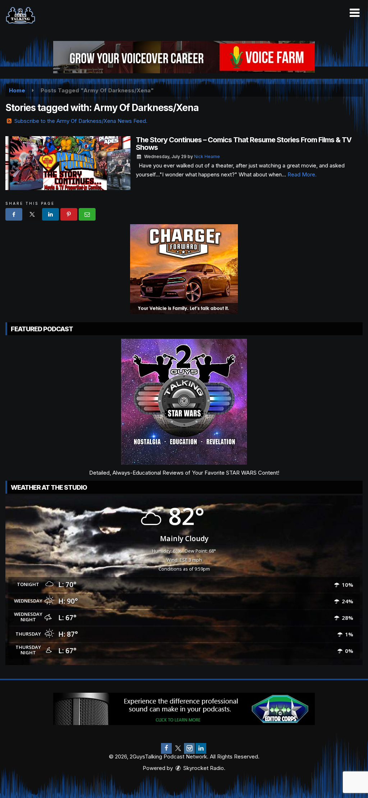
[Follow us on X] (177, 748)
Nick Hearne (207, 156)
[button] (354, 13)
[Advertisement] (184, 57)
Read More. (302, 174)
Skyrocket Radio (203, 768)
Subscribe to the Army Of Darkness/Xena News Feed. (80, 120)
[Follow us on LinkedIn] (201, 748)
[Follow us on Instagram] (189, 748)
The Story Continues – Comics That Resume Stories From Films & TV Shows (243, 143)
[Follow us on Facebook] (166, 748)
